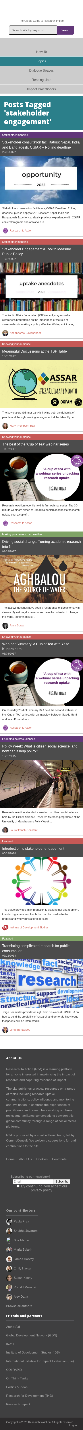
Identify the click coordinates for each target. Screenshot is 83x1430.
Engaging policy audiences (18, 739)
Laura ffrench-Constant (23, 830)
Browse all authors (19, 1306)
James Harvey (24, 1259)
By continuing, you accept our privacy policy (43, 1188)
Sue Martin (21, 1240)
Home (41, 42)
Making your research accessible (22, 534)
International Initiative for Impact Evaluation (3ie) (40, 1361)
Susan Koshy (23, 1277)
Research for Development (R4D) (29, 1395)
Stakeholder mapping (15, 135)
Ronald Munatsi (25, 1287)
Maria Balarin (23, 1249)
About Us (25, 1159)
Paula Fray (21, 1221)
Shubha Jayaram (26, 1230)
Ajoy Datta (21, 1296)
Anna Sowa (17, 625)
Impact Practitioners (41, 89)
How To (41, 52)
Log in (73, 1425)
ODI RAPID (14, 1369)
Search (65, 30)
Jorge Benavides (20, 1029)
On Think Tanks (17, 1378)
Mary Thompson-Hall (22, 425)
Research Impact (18, 1404)
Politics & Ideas (16, 1387)
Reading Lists (41, 80)
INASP (10, 1344)
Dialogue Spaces (41, 70)
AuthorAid (13, 1326)
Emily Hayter (22, 1268)
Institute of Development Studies (29, 927)
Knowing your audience (16, 344)
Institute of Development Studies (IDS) (33, 1352)
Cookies (42, 1159)
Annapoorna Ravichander (25, 333)
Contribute (59, 1159)
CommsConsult (17, 1140)
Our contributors (21, 1210)
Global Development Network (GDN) (31, 1335)
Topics (41, 61)
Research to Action (42, 9)
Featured (7, 841)
